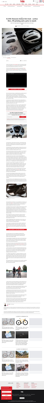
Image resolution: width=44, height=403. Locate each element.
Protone (24, 68)
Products (22, 17)
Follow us (22, 60)
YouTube (27, 311)
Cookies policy (33, 394)
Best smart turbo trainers (27, 386)
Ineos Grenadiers (15, 64)
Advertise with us (15, 395)
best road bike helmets (15, 69)
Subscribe (40, 2)
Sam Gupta (8, 304)
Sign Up (6, 395)
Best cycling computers (27, 387)
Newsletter (26, 60)
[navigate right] (41, 57)
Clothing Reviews (33, 387)
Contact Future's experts (15, 394)
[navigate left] (2, 57)
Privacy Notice (8, 119)
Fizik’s (18, 169)
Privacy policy (28, 394)
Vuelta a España (18, 386)
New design (8, 57)
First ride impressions (13, 57)
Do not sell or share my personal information (24, 395)
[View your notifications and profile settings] (6, 1)
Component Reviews (34, 386)
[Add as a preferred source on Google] (22, 398)
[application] (16, 80)
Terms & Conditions (6, 398)
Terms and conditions (23, 394)
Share (7, 60)
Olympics (17, 387)
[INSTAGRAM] (7, 305)
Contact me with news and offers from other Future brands (6, 393)
